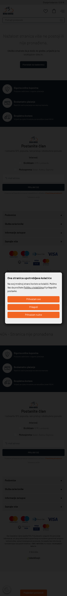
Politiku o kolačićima (34, 287)
